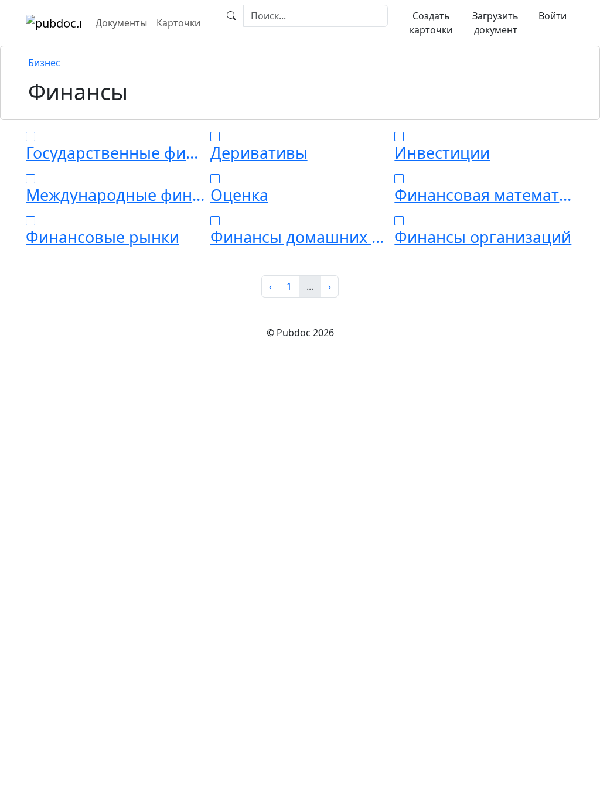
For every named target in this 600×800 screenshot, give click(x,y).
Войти (552, 15)
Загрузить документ (495, 22)
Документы (121, 22)
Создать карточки (431, 22)
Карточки (178, 22)
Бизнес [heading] (44, 62)
